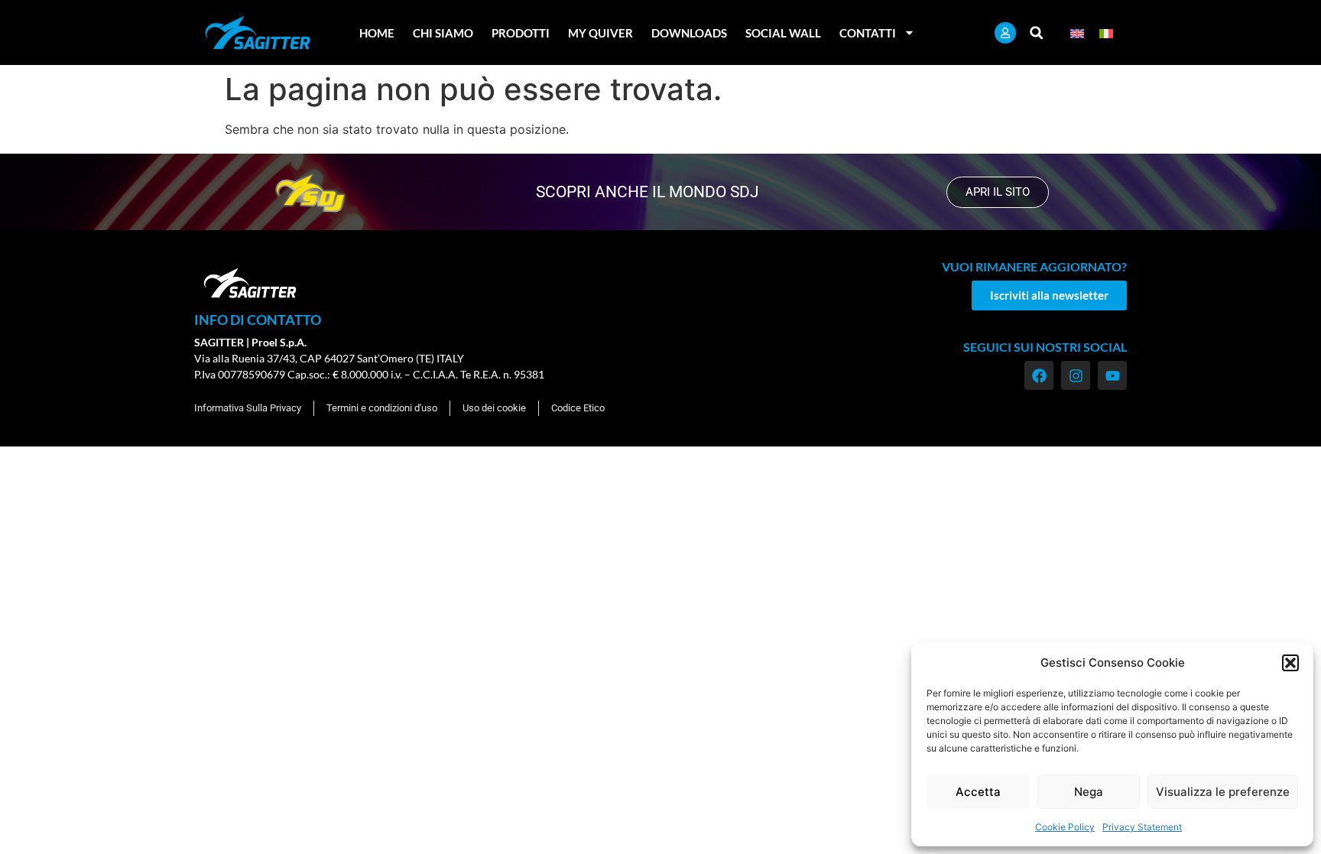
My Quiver (600, 33)
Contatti (867, 33)
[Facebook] (1038, 375)
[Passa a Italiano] (1106, 32)
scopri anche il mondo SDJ (647, 192)
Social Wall (783, 33)
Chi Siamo (443, 33)
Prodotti (521, 33)
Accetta (978, 791)
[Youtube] (1112, 375)
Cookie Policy (1065, 827)
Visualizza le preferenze (1223, 791)
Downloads (689, 33)
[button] (1290, 663)
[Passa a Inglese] (1077, 32)
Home (376, 33)
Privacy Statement (1142, 827)
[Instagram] (1075, 375)
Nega (1088, 791)
